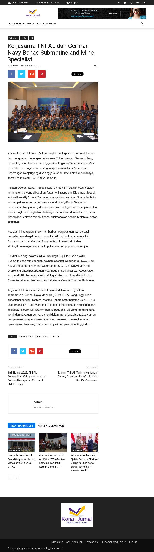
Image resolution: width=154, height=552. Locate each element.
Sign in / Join (72, 2)
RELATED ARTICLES (21, 425)
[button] (141, 23)
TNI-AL (56, 336)
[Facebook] (119, 2)
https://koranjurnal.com (44, 407)
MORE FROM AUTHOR (51, 425)
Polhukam (13, 38)
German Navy (26, 336)
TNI (31, 38)
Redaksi (133, 542)
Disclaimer (57, 542)
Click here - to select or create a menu (32, 23)
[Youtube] (143, 2)
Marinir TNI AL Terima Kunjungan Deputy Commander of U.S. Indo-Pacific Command (78, 376)
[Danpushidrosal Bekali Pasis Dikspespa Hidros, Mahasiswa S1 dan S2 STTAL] (21, 442)
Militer (24, 38)
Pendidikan (14, 450)
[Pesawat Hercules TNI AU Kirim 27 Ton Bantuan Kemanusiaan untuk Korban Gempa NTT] (53, 442)
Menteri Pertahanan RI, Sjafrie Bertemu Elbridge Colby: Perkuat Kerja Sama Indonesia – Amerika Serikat (84, 463)
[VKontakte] (137, 2)
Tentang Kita (92, 542)
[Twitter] (125, 2)
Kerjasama (42, 336)
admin (14, 65)
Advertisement (74, 542)
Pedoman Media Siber (114, 542)
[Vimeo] (131, 2)
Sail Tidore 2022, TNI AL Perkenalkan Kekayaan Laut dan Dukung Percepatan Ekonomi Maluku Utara (27, 378)
